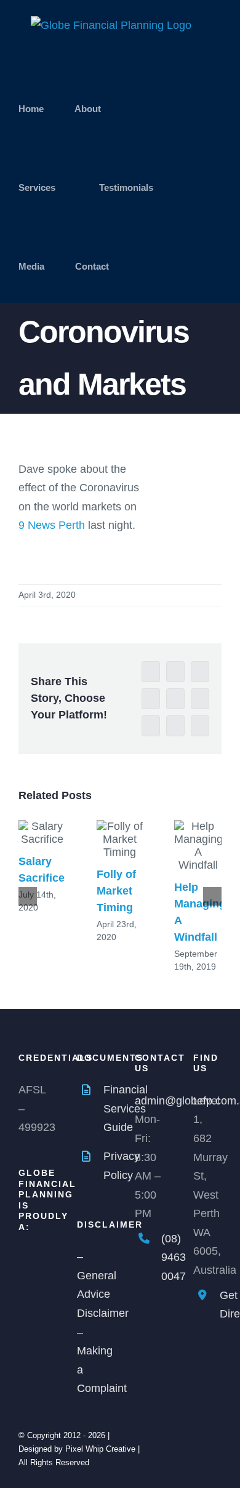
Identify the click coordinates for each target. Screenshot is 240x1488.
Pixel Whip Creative (100, 1449)
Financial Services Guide (104, 1108)
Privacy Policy (104, 1165)
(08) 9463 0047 (162, 1257)
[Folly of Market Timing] (120, 839)
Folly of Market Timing (116, 891)
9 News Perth (51, 525)
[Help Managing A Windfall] (198, 846)
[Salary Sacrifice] (42, 833)
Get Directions (221, 1305)
